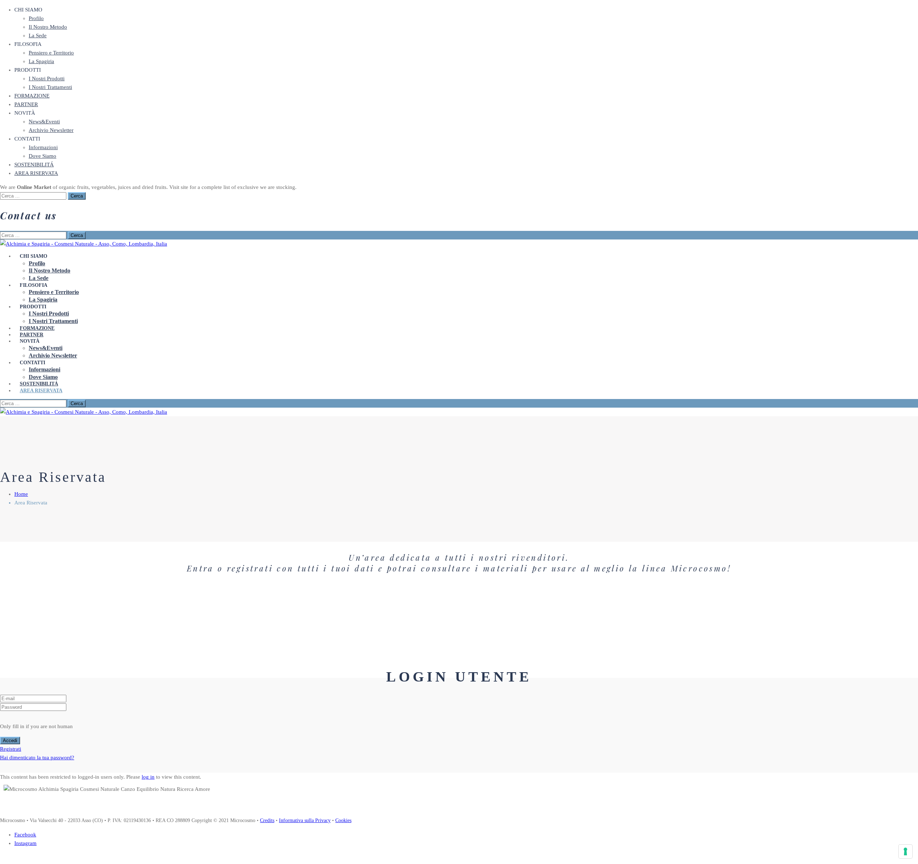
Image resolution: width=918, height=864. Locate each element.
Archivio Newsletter (51, 130)
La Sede (38, 35)
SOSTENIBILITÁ (34, 164)
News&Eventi (44, 121)
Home (21, 494)
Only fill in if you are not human (36, 726)
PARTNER (26, 104)
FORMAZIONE (31, 96)
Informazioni (43, 147)
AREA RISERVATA (36, 173)
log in (148, 777)
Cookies (343, 820)
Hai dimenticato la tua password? (37, 757)
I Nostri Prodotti (47, 78)
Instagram (25, 843)
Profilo (36, 18)
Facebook (25, 834)
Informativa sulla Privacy (305, 820)
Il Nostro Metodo (48, 27)
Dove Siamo (42, 156)
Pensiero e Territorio (51, 53)
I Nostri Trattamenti (50, 87)
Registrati (10, 749)
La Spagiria (41, 61)
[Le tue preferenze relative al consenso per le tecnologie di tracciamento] (905, 851)
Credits (267, 820)
